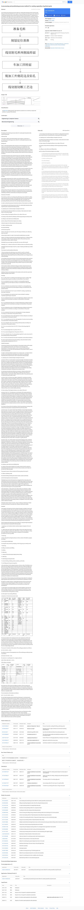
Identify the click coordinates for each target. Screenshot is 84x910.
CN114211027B (5, 831)
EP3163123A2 (5, 731)
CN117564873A (5, 824)
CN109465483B (5, 810)
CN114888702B (5, 807)
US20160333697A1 (5, 833)
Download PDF (49, 15)
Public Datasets (41, 908)
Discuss (62, 47)
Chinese (53, 18)
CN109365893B (5, 829)
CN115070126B (5, 805)
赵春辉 (53, 20)
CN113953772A (5, 771)
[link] (20, 111)
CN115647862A (5, 775)
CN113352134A (5, 857)
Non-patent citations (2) (59, 43)
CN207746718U (5, 737)
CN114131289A (5, 819)
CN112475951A (5, 742)
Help (57, 908)
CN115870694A (5, 779)
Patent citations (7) (50, 43)
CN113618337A (5, 800)
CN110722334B (5, 817)
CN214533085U (5, 848)
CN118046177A (5, 783)
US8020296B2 (4, 838)
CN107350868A (5, 734)
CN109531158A (5, 826)
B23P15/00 (5, 110)
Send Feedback (33, 908)
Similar (64, 15)
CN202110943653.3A (6, 869)
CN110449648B (5, 836)
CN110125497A (5, 814)
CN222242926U (5, 855)
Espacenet (53, 47)
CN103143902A (5, 726)
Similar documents (53, 44)
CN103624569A (5, 728)
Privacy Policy (52, 908)
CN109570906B (5, 852)
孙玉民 (50, 20)
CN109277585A (5, 850)
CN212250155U (5, 845)
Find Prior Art (57, 15)
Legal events (47, 44)
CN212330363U (5, 740)
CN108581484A (5, 812)
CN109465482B (5, 803)
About (27, 908)
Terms (46, 908)
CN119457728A (5, 785)
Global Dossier (58, 47)
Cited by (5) (66, 43)
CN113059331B (5, 840)
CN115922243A (5, 843)
